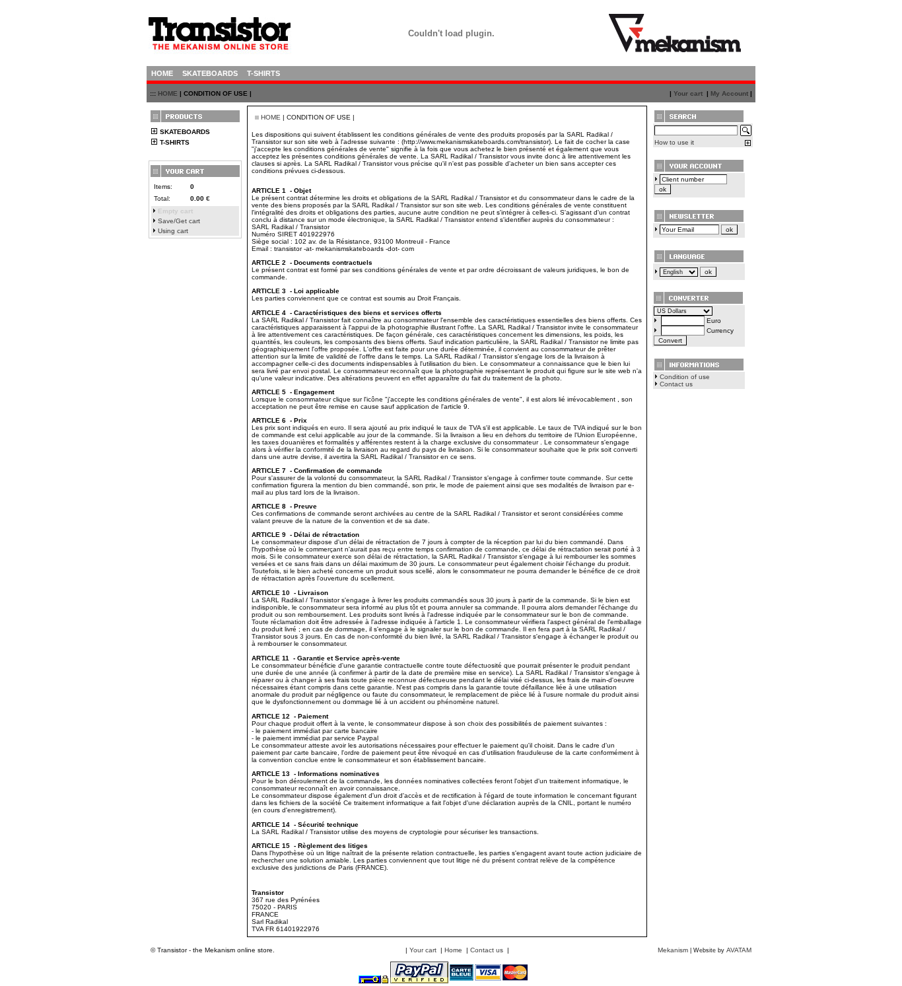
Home (453, 950)
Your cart (688, 93)
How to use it (674, 142)
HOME (168, 93)
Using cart (173, 230)
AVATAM (738, 950)
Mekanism (673, 950)
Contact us (676, 384)
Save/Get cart (179, 221)
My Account (729, 93)
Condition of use (685, 376)
